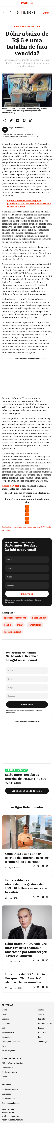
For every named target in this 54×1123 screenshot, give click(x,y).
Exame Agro (7, 1037)
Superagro (6, 1094)
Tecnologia (43, 1041)
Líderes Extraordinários (12, 1063)
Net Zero (42, 1032)
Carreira (5, 1019)
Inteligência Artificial (11, 1041)
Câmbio (7, 625)
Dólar (20, 625)
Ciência (41, 1014)
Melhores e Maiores (10, 1089)
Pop (39, 1037)
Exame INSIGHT (9, 1032)
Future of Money (45, 1023)
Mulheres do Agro (9, 1072)
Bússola (5, 1077)
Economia (6, 1023)
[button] (3, 13)
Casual (41, 1010)
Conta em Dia (7, 1068)
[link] (11, 120)
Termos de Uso (26, 600)
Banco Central (39, 618)
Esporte (41, 1019)
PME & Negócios (9, 1050)
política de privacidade (12, 1120)
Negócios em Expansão (11, 1103)
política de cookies (10, 1116)
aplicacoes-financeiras (15, 618)
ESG (4, 1028)
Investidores (35, 625)
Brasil (4, 1014)
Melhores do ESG (9, 1098)
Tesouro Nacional (12, 632)
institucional (8, 1109)
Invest (4, 1046)
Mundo (41, 1028)
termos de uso (8, 1113)
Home (4, 1010)
